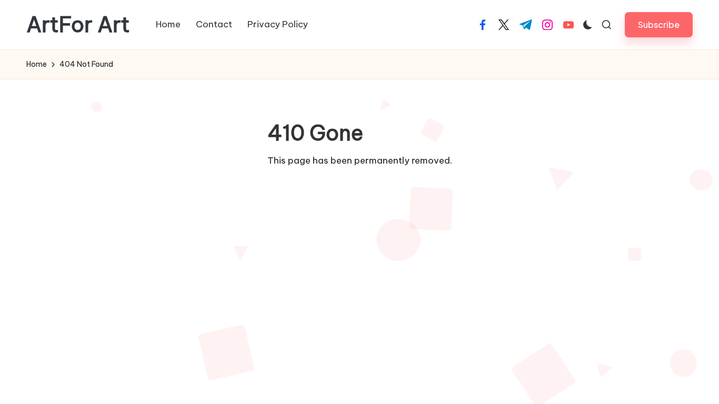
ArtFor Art (78, 24)
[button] (659, 24)
